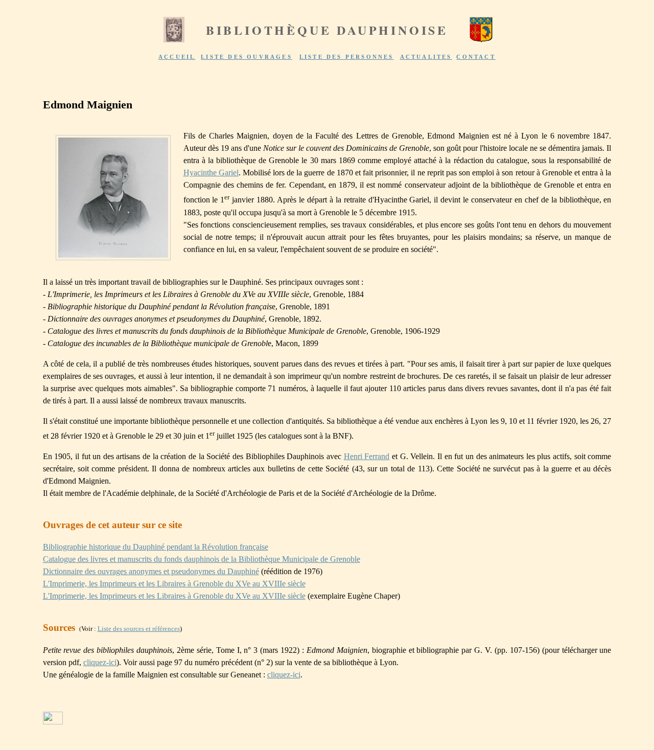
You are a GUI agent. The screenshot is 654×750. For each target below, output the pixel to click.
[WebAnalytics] (53, 721)
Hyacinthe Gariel (211, 172)
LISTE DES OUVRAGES (246, 57)
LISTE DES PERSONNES (346, 57)
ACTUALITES (426, 57)
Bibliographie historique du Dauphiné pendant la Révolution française (155, 546)
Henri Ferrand (367, 456)
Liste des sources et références (139, 628)
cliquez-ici (99, 662)
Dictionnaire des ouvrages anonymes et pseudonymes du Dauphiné (151, 571)
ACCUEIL (176, 57)
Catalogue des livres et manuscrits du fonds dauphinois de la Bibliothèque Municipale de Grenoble (201, 559)
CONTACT (475, 57)
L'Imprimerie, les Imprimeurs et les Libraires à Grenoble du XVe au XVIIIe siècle (174, 583)
